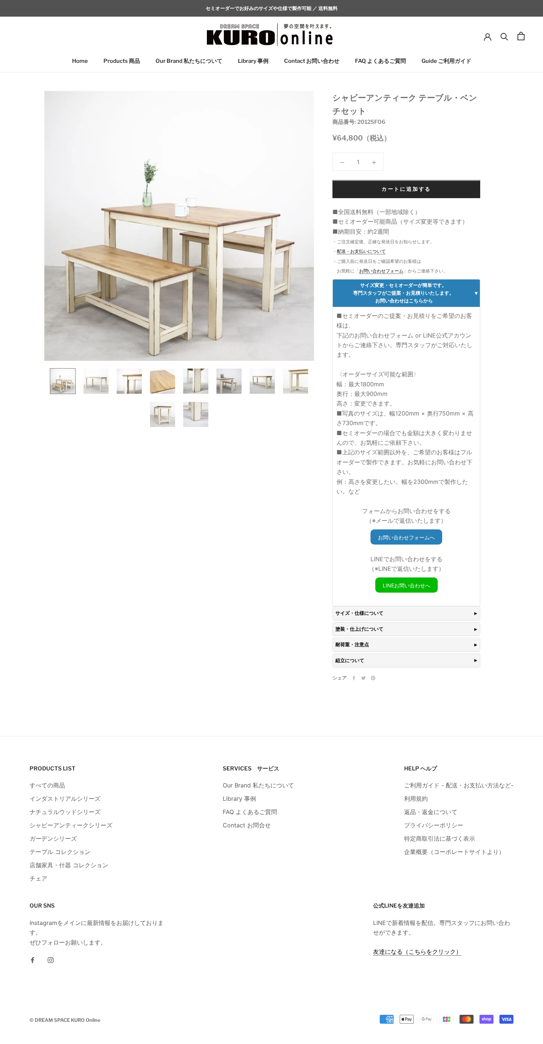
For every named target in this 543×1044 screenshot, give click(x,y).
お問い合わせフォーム (381, 271)
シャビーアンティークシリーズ (71, 825)
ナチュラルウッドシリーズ (65, 812)
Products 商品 (121, 61)
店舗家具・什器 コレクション (69, 865)
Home (80, 61)
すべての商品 (47, 785)
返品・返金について (430, 812)
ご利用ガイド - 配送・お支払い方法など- (458, 785)
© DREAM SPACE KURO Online (65, 1020)
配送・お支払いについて (361, 251)
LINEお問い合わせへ (406, 585)
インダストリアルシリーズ (65, 798)
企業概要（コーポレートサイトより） (454, 851)
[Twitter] (363, 678)
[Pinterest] (373, 678)
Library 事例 (253, 61)
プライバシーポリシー (433, 825)
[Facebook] (354, 678)
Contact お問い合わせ (311, 61)
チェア (38, 878)
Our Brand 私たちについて (189, 61)
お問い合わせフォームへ (406, 537)
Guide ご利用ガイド (446, 61)
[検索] (504, 36)
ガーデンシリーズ (53, 838)
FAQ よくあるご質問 (380, 61)
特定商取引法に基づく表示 (439, 838)
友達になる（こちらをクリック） (417, 951)
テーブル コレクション (60, 851)
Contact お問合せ (247, 825)
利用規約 (416, 798)
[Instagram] (51, 959)
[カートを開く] (521, 36)
